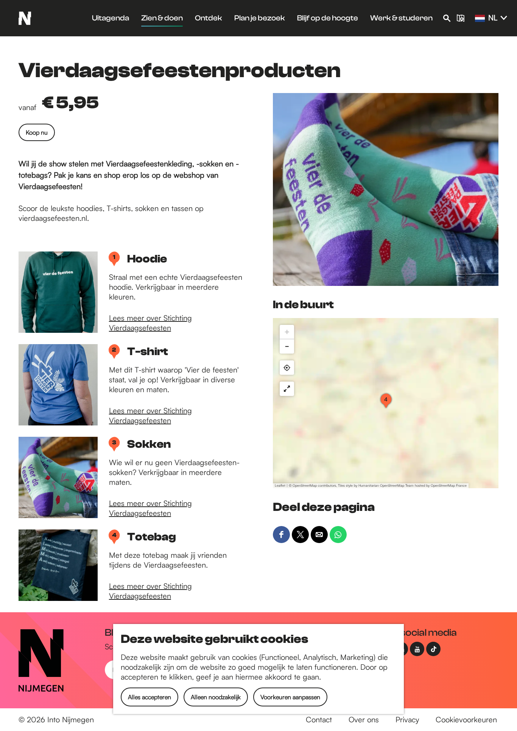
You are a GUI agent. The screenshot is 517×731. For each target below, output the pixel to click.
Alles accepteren (149, 697)
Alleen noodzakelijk (216, 697)
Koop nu (37, 132)
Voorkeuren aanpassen (290, 697)
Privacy (407, 719)
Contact (319, 719)
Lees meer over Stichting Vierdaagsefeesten (150, 322)
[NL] (480, 18)
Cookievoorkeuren (466, 719)
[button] (386, 403)
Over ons (364, 719)
